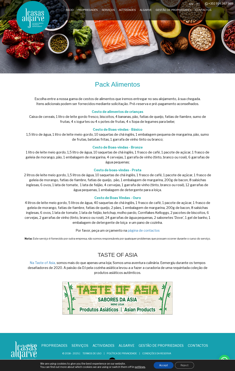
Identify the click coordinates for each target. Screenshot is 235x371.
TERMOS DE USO (92, 353)
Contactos (203, 9)
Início (70, 9)
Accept (163, 365)
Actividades (127, 9)
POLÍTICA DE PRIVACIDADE (122, 353)
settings (140, 366)
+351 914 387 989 (220, 3)
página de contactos (144, 230)
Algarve (146, 9)
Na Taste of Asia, (43, 263)
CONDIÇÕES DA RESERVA (156, 353)
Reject (184, 365)
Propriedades (88, 9)
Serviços (108, 9)
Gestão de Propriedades (173, 9)
